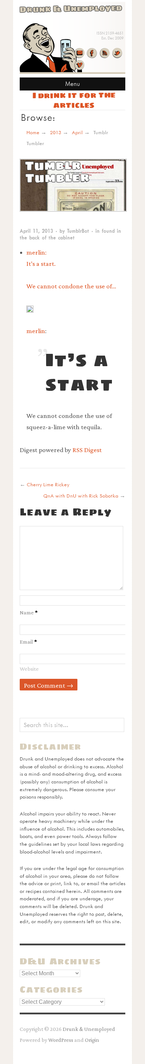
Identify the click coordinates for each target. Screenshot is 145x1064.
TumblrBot (78, 230)
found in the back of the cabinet (70, 234)
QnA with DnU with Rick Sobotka (80, 495)
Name (29, 612)
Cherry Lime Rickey (48, 484)
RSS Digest (87, 449)
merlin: (41, 258)
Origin (92, 1040)
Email (28, 641)
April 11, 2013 (36, 230)
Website (29, 668)
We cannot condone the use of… (71, 286)
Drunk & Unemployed (89, 1029)
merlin (35, 330)
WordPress (60, 1040)
